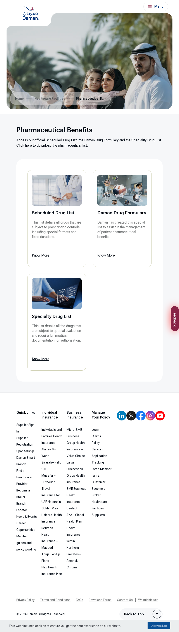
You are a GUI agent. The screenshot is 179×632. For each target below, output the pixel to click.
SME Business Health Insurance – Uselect (76, 498)
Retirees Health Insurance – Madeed (49, 537)
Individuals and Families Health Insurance (51, 436)
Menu (159, 6)
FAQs (79, 600)
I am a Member (102, 469)
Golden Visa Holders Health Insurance (51, 515)
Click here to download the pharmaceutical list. (52, 145)
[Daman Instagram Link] (150, 415)
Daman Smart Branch (25, 461)
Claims (96, 436)
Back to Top (134, 614)
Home (19, 98)
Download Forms (100, 600)
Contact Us (125, 600)
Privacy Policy (25, 600)
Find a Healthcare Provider (24, 477)
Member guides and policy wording (26, 543)
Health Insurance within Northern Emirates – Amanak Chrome (74, 547)
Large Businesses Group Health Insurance (76, 472)
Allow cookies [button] (159, 625)
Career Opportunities (25, 526)
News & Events (26, 516)
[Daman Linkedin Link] (121, 415)
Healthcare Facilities (49, 98)
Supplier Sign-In (26, 428)
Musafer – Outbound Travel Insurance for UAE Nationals (51, 489)
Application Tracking (99, 459)
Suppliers (98, 515)
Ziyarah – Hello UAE (51, 466)
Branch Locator (21, 507)
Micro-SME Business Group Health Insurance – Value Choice (76, 443)
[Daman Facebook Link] (141, 415)
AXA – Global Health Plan (75, 518)
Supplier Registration (24, 441)
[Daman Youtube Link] (160, 415)
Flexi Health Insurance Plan (51, 571)
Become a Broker (23, 494)
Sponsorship (25, 451)
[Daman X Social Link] (131, 415)
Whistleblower (148, 600)
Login (95, 429)
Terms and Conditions (55, 600)
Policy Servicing (98, 446)
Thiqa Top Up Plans (50, 557)
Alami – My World (48, 453)
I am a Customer (98, 479)
